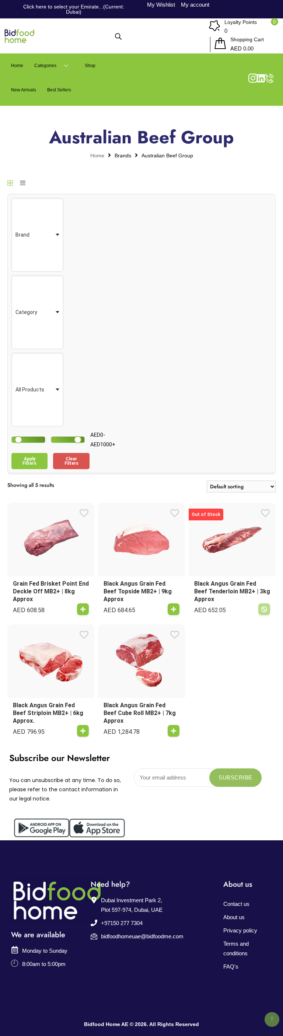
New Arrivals (23, 90)
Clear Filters (71, 461)
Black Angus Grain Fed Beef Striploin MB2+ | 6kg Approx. (48, 713)
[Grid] (10, 183)
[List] (22, 183)
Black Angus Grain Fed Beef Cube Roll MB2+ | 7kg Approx (140, 713)
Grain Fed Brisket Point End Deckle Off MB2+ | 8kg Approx (51, 591)
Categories (45, 65)
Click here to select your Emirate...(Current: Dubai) (73, 9)
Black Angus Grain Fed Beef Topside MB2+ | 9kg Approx (138, 591)
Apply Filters (29, 461)
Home (17, 65)
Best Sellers (59, 90)
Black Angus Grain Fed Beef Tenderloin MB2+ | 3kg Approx (232, 591)
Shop (90, 65)
